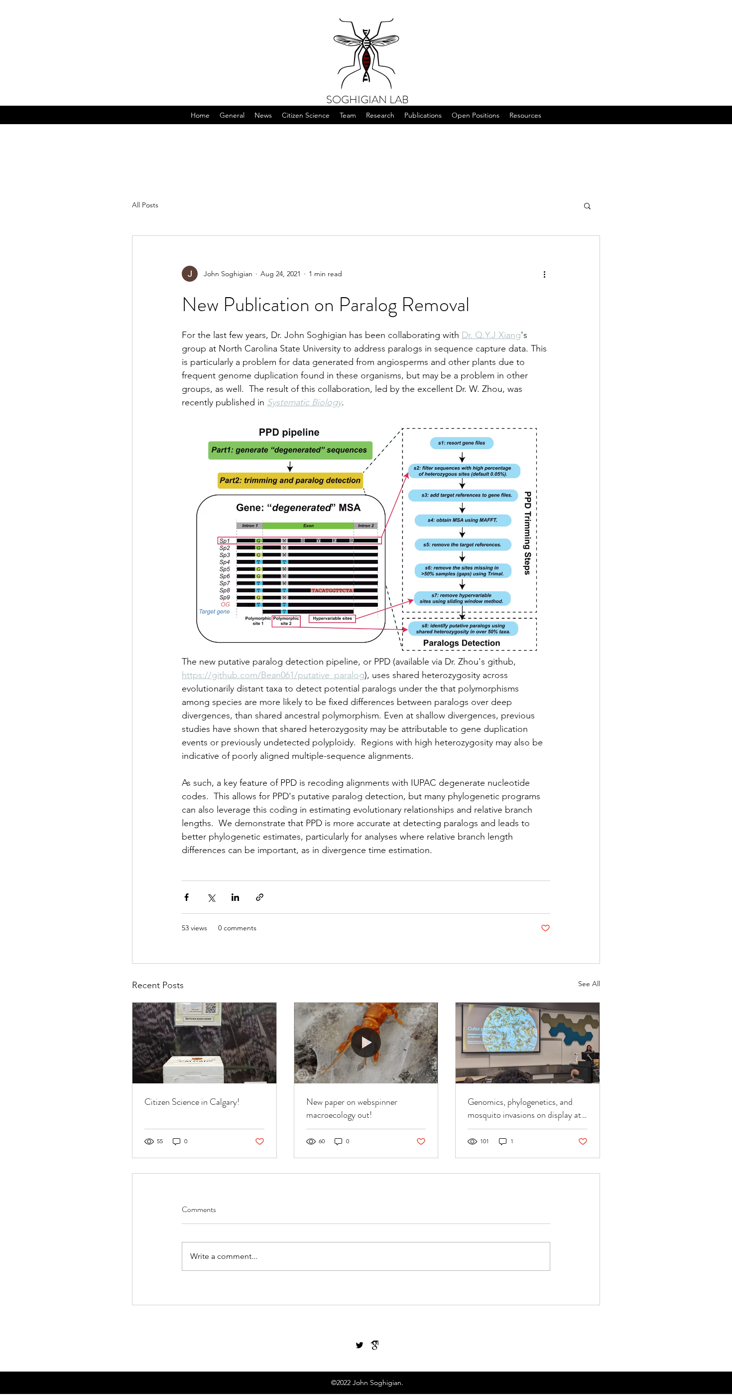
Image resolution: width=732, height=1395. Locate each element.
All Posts (145, 204)
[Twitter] (360, 1345)
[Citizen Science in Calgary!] (204, 1043)
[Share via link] (259, 897)
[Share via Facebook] (186, 897)
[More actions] (544, 274)
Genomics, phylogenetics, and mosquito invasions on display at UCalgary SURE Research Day (524, 1108)
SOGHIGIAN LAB (367, 99)
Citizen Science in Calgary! (192, 1101)
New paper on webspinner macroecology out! (351, 1108)
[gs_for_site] (374, 1345)
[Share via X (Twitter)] (211, 897)
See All (589, 983)
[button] (306, 115)
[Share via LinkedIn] (235, 897)
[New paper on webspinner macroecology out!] (366, 1043)
